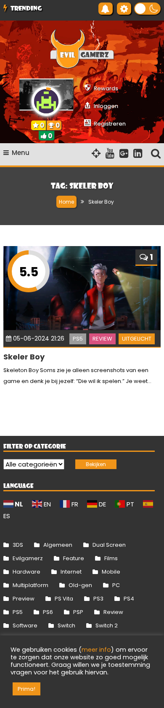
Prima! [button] (26, 689)
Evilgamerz (28, 558)
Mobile (111, 572)
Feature (73, 558)
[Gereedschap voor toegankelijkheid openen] (124, 9)
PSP (78, 612)
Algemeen (57, 545)
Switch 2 (106, 625)
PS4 (129, 599)
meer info (96, 649)
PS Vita (64, 599)
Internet (71, 572)
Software (25, 625)
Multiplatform (30, 585)
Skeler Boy (24, 356)
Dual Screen (109, 545)
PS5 (78, 339)
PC (116, 585)
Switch (66, 625)
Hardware (26, 572)
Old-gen (80, 585)
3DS (18, 545)
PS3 (98, 599)
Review (102, 339)
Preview (23, 599)
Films (111, 558)
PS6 (48, 612)
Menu (20, 152)
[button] (147, 9)
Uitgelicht (136, 339)
